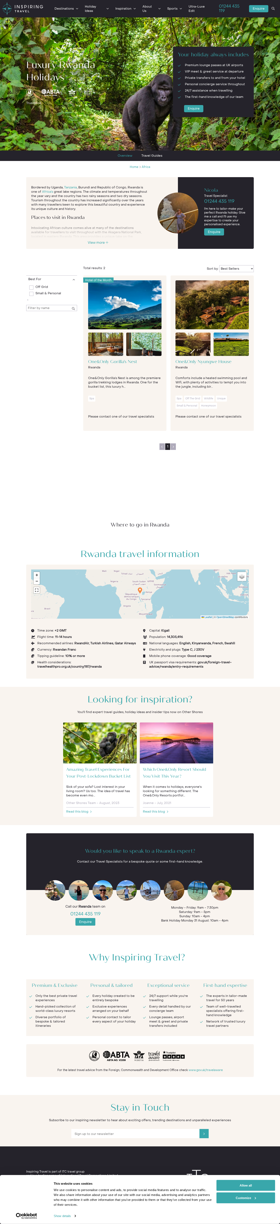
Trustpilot (33, 103)
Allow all (246, 1185)
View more (97, 243)
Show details (62, 1216)
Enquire (259, 9)
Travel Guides (151, 156)
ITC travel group (73, 1172)
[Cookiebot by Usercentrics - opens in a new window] (26, 1216)
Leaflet (208, 617)
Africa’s (47, 192)
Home (134, 167)
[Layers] (241, 576)
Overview (125, 156)
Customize (243, 1197)
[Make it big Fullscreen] (37, 590)
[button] (140, 590)
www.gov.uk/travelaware (206, 1070)
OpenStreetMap (225, 617)
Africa (146, 167)
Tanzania (70, 187)
